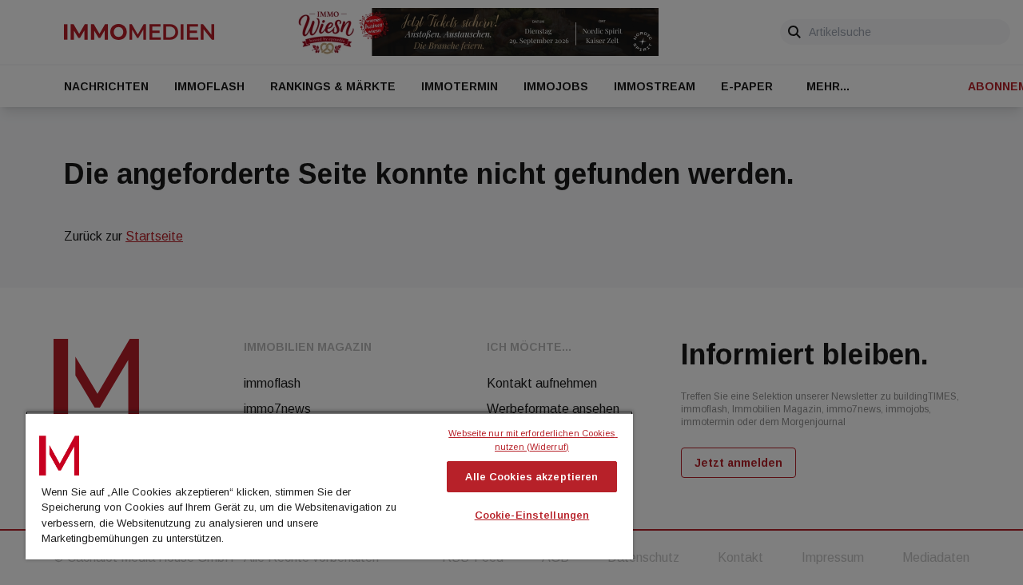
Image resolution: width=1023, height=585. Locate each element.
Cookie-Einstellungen (532, 515)
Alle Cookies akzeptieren (531, 477)
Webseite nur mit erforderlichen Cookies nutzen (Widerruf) (532, 440)
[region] (329, 485)
